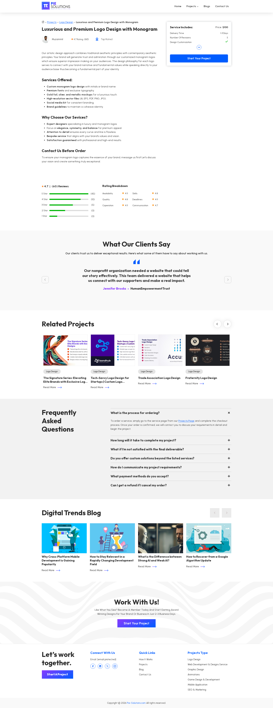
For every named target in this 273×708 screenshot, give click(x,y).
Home (177, 6)
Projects (51, 22)
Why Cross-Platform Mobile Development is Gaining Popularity (61, 560)
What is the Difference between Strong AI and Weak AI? (160, 558)
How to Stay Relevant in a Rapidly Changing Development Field (111, 560)
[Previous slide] (214, 513)
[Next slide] (227, 279)
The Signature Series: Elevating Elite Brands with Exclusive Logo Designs (65, 380)
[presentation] (64, 538)
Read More (49, 387)
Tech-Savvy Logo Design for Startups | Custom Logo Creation (110, 380)
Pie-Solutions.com (136, 703)
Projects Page (186, 420)
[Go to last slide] (45, 279)
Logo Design (66, 22)
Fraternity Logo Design (201, 378)
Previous (217, 324)
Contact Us (222, 6)
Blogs (207, 6)
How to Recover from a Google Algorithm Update (207, 558)
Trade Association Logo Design (159, 378)
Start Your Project (199, 58)
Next (227, 324)
